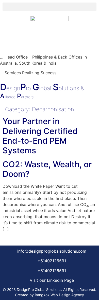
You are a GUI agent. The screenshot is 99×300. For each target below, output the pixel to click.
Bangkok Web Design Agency (59, 295)
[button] (49, 7)
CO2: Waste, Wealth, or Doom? (47, 169)
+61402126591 (52, 260)
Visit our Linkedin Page (52, 280)
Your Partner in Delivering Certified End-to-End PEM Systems (40, 135)
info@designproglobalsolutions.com (51, 251)
